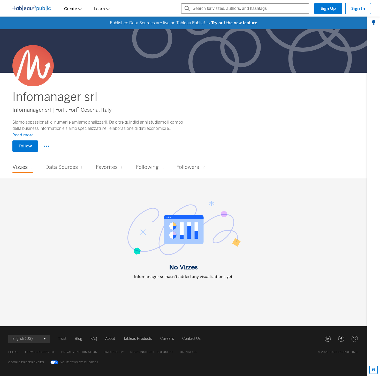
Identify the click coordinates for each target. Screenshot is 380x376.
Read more (23, 135)
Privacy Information (79, 352)
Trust (62, 338)
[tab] (373, 23)
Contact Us (191, 338)
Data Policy (114, 352)
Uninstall (188, 352)
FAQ (93, 338)
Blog (78, 338)
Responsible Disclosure (152, 352)
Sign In (358, 8)
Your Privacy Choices (79, 362)
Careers (167, 338)
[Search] (186, 8)
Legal (13, 352)
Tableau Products (137, 338)
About (110, 338)
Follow (25, 146)
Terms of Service (40, 352)
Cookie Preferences (26, 362)
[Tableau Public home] (31, 8)
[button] (328, 339)
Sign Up (328, 8)
